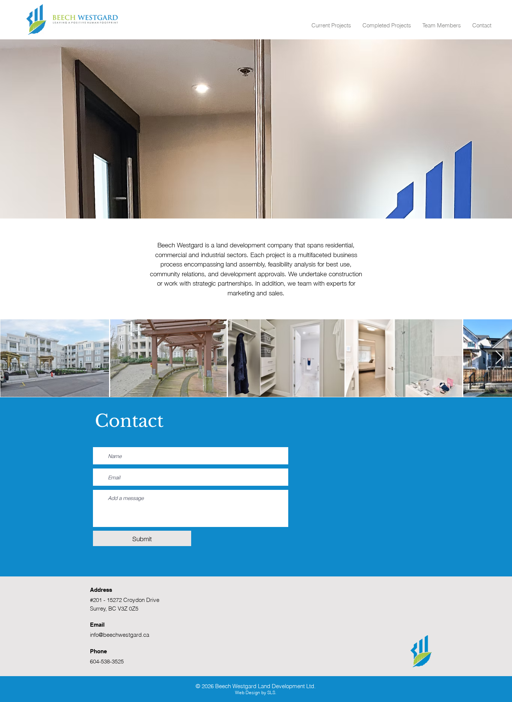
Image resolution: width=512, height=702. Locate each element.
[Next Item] (499, 357)
